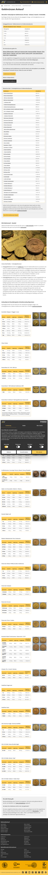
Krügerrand (26, 842)
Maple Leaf (17, 51)
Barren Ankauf (27, 830)
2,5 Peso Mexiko (7, 163)
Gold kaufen (23, 227)
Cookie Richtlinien (4, 853)
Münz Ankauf (27, 824)
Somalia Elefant (13, 55)
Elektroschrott (27, 828)
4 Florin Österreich (8, 127)
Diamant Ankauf (4, 831)
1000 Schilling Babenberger (9, 129)
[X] (26, 872)
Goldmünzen (27, 836)
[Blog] (45, 872)
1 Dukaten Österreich (8, 115)
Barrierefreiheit (27, 852)
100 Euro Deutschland (8, 97)
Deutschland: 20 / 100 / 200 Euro (9, 367)
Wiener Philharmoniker (8, 51)
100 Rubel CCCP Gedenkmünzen (10, 192)
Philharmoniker (27, 844)
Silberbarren (3, 839)
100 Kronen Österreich (8, 118)
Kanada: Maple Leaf (6, 514)
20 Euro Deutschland (8, 93)
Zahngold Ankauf (27, 827)
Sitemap (2, 849)
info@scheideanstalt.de (38, 2)
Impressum (26, 850)
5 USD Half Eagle (7, 179)
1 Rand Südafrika (7, 152)
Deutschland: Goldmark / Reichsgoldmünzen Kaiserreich (15, 400)
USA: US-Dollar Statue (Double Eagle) (10, 744)
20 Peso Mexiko (7, 156)
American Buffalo (32, 51)
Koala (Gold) (6, 55)
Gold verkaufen (30, 225)
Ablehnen (9, 452)
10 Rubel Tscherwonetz (9, 181)
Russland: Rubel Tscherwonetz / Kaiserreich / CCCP (14, 636)
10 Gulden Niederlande (9, 194)
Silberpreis (26, 838)
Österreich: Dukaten (6, 586)
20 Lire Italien (7, 142)
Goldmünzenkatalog (22, 210)
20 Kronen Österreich (8, 120)
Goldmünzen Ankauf (27, 5)
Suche (25, 849)
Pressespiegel (3, 856)
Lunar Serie (18, 53)
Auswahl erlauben (24, 452)
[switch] (18, 447)
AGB (1, 855)
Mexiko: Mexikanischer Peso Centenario (11, 538)
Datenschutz (3, 852)
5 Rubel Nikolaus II (8, 190)
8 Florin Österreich (8, 124)
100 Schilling (6, 131)
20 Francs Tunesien (8, 201)
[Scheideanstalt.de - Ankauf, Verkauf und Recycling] (3, 5)
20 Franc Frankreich (8, 138)
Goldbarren (20, 266)
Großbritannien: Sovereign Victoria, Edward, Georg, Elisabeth (16, 470)
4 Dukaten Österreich (8, 113)
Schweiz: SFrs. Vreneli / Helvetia (9, 669)
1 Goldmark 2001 (7, 102)
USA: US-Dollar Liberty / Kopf (8, 758)
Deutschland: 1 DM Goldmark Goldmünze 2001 (13, 386)
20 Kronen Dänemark (8, 199)
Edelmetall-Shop (27, 856)
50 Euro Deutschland (8, 95)
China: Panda (5, 343)
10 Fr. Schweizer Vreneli (9, 111)
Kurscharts (26, 855)
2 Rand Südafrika (7, 149)
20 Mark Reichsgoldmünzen (9, 106)
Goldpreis (3, 838)
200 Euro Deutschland (8, 100)
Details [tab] (24, 425)
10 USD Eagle (6, 176)
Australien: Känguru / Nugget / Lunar (10, 312)
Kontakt (25, 853)
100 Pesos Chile (7, 167)
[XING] (39, 872)
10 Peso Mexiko (7, 158)
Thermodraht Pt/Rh (28, 831)
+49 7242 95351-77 (26, 2)
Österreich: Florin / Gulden (8, 620)
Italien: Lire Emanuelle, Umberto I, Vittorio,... (12, 489)
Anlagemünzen (4, 842)
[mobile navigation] (46, 2)
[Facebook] (23, 872)
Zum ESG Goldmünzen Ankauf (11, 215)
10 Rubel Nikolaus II (8, 185)
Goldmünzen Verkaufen (9, 74)
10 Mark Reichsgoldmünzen (9, 104)
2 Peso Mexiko (7, 165)
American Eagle (24, 51)
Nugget (23, 53)
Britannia (39, 51)
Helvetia (21, 109)
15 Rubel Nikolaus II (8, 183)
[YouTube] (29, 872)
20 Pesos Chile (7, 172)
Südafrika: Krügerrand (7, 685)
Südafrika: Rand (5, 707)
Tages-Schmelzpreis (20, 803)
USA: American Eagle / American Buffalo (11, 723)
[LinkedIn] (42, 872)
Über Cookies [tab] (40, 425)
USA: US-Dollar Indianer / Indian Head (10, 779)
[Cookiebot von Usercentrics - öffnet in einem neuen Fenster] (41, 422)
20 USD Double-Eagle (8, 174)
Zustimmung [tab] (8, 425)
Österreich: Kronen (6, 602)
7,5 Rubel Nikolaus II (8, 188)
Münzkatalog (36, 811)
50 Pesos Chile (7, 170)
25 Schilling (6, 133)
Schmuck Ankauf (27, 825)
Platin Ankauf (3, 827)
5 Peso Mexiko (7, 161)
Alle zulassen (39, 452)
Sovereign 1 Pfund (7, 145)
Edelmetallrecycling (5, 841)
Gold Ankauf (3, 824)
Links (2, 850)
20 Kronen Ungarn (7, 136)
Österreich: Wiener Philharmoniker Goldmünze (13, 563)
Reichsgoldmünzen (5, 844)
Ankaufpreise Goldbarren (10, 81)
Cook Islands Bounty (38, 53)
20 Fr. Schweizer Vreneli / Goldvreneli (11, 109)
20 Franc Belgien (7, 197)
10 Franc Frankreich (8, 140)
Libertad (13, 53)
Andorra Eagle (29, 53)
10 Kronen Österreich (8, 122)
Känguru (8, 53)
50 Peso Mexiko (7, 154)
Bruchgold (26, 841)
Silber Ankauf (3, 825)
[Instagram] (35, 872)
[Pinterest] (32, 872)
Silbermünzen (27, 839)
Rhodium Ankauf (4, 830)
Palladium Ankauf (4, 828)
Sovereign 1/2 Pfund (8, 147)
